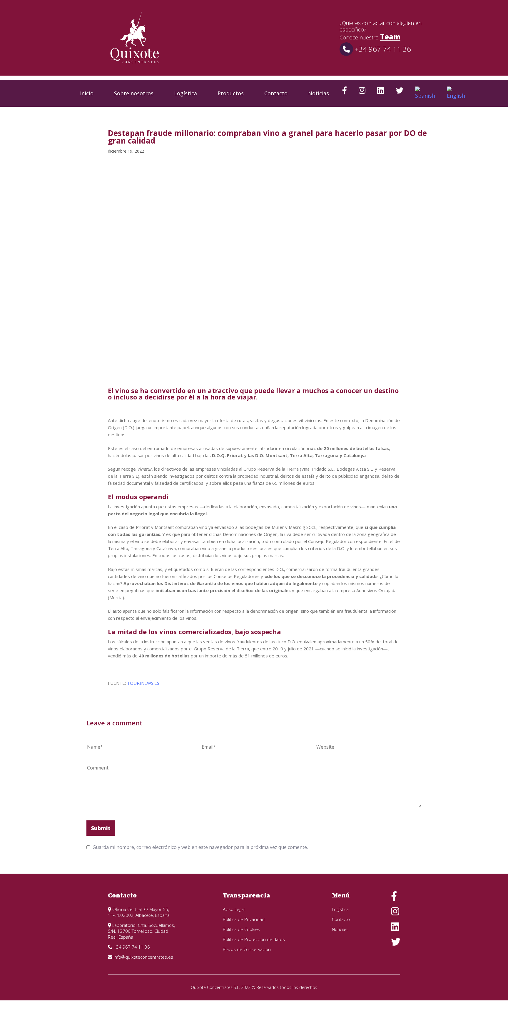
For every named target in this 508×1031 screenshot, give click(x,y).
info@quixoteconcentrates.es (142, 957)
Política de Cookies (241, 929)
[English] (456, 93)
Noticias (318, 93)
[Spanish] (425, 93)
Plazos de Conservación (247, 949)
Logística (185, 93)
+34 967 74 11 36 (382, 49)
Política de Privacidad (244, 919)
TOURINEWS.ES (143, 683)
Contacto (276, 93)
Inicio (86, 93)
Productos (231, 93)
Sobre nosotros (133, 93)
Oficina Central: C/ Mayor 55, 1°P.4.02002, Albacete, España (139, 912)
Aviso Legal (234, 909)
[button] (485, 93)
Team (390, 36)
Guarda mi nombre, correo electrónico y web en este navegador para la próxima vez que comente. (200, 847)
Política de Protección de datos (254, 939)
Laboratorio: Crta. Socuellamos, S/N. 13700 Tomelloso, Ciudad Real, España (141, 931)
